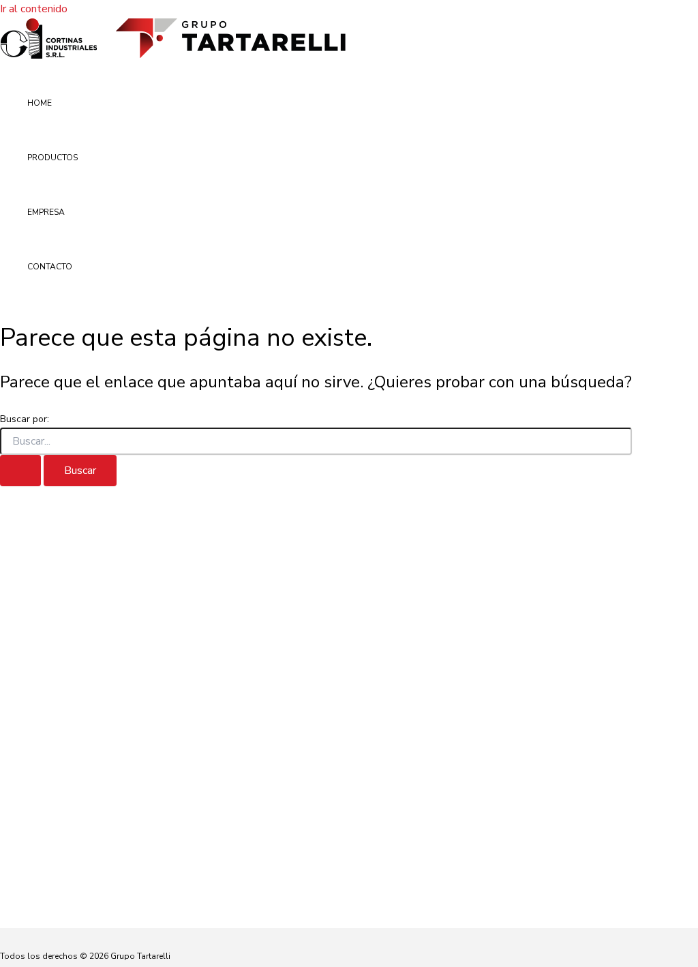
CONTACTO (49, 266)
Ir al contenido (33, 8)
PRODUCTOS (52, 157)
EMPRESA (46, 212)
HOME (39, 103)
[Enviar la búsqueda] (20, 470)
